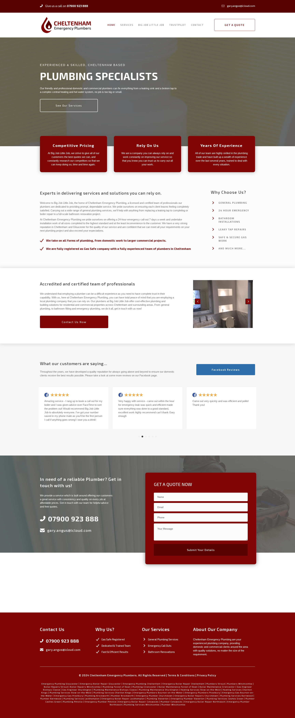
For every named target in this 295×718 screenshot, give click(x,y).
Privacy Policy (206, 675)
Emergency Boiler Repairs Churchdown (196, 695)
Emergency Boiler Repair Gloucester (100, 683)
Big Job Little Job (151, 24)
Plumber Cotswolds (171, 701)
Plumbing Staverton (158, 698)
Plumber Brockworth (122, 695)
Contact (197, 24)
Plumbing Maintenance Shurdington (159, 689)
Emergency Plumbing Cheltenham (141, 683)
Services (126, 24)
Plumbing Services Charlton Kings (112, 692)
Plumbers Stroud (215, 683)
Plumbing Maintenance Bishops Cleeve (115, 689)
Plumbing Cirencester (144, 687)
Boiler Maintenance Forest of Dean (178, 687)
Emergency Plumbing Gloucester (59, 683)
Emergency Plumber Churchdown (154, 695)
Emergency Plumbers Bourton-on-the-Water (158, 692)
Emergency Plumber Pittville (100, 701)
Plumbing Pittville (73, 701)
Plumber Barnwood (50, 698)
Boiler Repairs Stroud (56, 687)
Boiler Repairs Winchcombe (85, 687)
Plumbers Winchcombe (239, 683)
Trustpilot (177, 24)
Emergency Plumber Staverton (188, 698)
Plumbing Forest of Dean (116, 687)
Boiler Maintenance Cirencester (217, 687)
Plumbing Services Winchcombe (141, 704)
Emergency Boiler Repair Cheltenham (183, 683)
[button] (198, 301)
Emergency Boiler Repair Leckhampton (123, 698)
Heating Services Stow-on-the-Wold (201, 689)
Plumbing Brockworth (97, 695)
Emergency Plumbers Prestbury (202, 692)
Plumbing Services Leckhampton (82, 698)
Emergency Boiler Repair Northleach (204, 701)
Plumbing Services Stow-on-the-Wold (71, 692)
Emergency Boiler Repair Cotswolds (138, 701)
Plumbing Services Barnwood (236, 695)
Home (111, 24)
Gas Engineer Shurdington (77, 689)
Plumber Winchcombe (173, 704)
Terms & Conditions (181, 675)
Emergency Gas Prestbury (68, 695)
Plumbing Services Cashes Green (225, 698)
